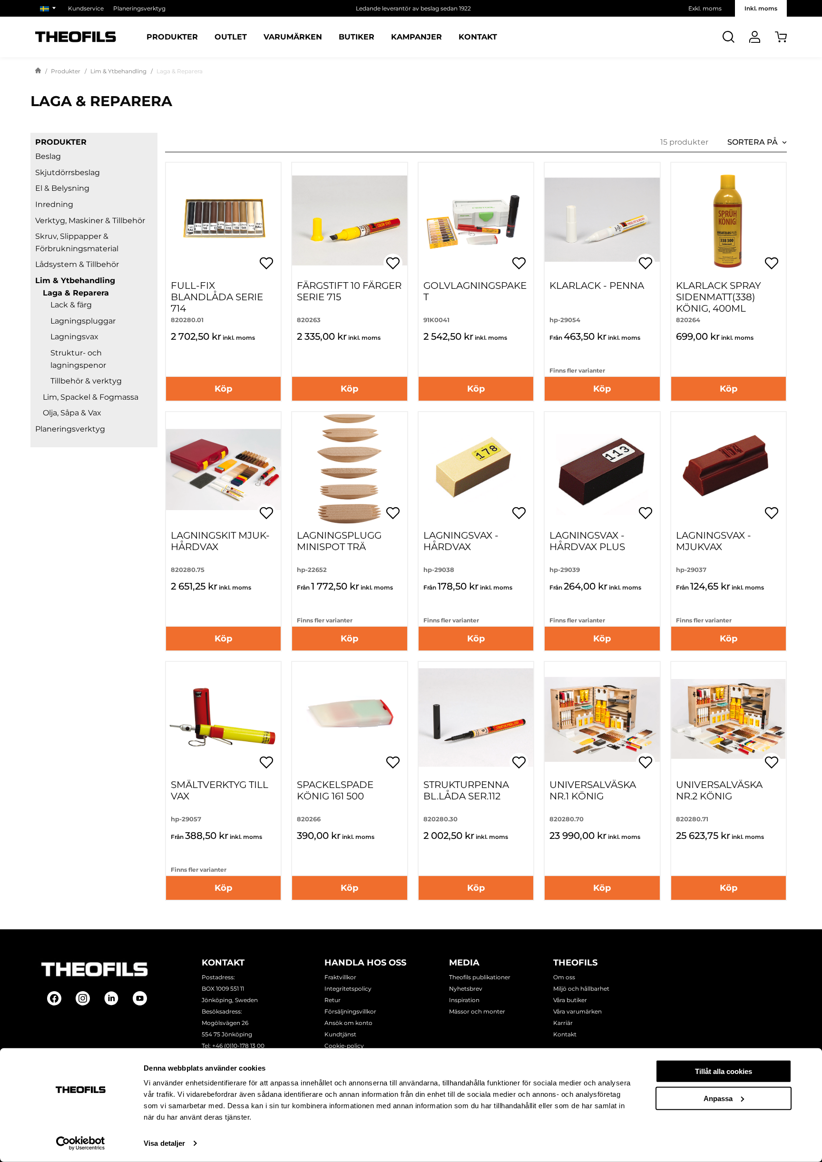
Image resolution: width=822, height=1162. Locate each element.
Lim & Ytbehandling (118, 71)
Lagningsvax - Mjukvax (713, 541)
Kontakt (478, 37)
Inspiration (464, 1000)
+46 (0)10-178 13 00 (238, 1045)
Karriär (563, 1022)
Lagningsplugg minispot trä (339, 541)
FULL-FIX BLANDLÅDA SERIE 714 (217, 297)
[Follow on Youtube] (140, 998)
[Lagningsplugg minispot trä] (349, 469)
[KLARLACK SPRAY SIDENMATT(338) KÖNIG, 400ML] (728, 220)
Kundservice (86, 8)
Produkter (172, 37)
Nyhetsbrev (465, 988)
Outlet (231, 37)
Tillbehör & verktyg (86, 380)
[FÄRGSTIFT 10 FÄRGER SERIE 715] (349, 220)
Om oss (564, 977)
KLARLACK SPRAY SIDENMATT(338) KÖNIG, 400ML (718, 297)
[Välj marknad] (49, 8)
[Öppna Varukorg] (781, 37)
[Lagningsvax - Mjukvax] (728, 469)
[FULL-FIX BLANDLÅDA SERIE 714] (223, 220)
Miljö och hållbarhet (581, 988)
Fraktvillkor (340, 977)
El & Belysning (62, 188)
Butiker (356, 37)
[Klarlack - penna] (602, 220)
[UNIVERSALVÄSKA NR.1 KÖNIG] (602, 719)
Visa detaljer (164, 1143)
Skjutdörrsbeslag (67, 172)
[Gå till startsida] (38, 71)
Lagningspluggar (83, 320)
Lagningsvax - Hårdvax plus (587, 541)
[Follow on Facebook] (54, 998)
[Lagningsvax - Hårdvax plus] (602, 469)
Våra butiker (570, 1000)
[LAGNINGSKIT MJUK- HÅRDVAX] (223, 469)
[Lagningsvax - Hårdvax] (476, 469)
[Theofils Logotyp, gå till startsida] (75, 36)
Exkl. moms (705, 8)
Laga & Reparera (76, 292)
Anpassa (718, 1098)
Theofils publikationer (479, 977)
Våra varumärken (577, 1011)
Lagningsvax (74, 336)
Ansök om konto (348, 1022)
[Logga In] (755, 37)
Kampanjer (416, 37)
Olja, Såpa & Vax (72, 412)
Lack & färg (71, 304)
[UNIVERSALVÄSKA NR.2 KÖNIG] (728, 719)
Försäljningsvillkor (350, 1011)
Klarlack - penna (596, 285)
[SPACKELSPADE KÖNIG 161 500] (349, 719)
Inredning (54, 204)
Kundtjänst (340, 1034)
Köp (223, 389)
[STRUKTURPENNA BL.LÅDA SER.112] (476, 719)
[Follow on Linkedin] (111, 998)
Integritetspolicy (348, 988)
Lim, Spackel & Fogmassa (90, 397)
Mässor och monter (477, 1011)
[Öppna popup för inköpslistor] (266, 263)
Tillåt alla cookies (723, 1071)
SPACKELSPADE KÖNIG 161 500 (335, 790)
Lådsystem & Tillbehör (77, 264)
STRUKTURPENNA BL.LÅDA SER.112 (466, 790)
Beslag (48, 156)
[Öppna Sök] (728, 37)
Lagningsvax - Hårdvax (461, 541)
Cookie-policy (344, 1045)
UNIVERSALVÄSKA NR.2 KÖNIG (719, 790)
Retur (332, 1000)
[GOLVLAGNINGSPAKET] (476, 220)
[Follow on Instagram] (82, 998)
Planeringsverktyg (139, 8)
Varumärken (293, 37)
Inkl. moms (760, 8)
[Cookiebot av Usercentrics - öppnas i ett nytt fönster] (80, 1143)
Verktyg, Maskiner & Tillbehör (90, 220)
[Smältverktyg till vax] (223, 719)
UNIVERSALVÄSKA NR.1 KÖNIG (592, 790)
